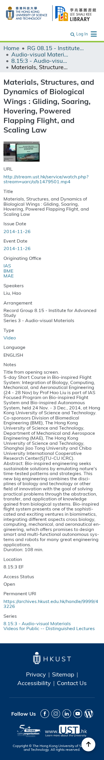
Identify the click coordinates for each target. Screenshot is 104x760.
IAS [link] (7, 265)
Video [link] (9, 337)
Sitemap (63, 674)
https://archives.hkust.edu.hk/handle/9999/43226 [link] (50, 603)
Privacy (36, 674)
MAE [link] (8, 276)
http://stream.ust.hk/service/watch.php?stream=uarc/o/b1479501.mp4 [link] (45, 179)
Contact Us (72, 683)
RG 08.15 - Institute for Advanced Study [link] (56, 48)
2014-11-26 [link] (17, 231)
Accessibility (34, 683)
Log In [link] (82, 34)
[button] (72, 34)
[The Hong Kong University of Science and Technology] (26, 12)
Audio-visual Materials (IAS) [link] (40, 54)
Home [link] (11, 48)
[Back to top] (88, 744)
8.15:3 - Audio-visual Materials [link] (40, 60)
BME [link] (8, 271)
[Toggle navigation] (93, 34)
